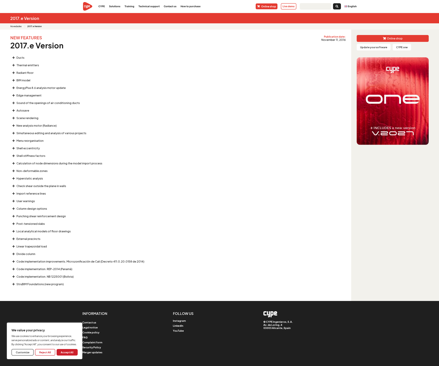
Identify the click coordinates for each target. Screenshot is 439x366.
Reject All (45, 352)
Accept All (67, 352)
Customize (22, 352)
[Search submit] (337, 6)
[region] (44, 341)
